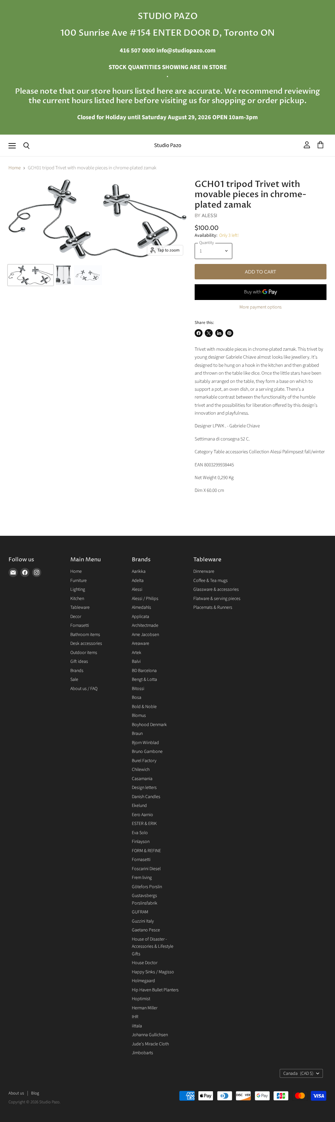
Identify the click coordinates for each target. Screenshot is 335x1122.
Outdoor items (83, 652)
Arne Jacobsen (145, 634)
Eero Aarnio (142, 815)
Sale (74, 679)
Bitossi (138, 688)
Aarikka (139, 571)
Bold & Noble (144, 706)
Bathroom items (85, 634)
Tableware (80, 607)
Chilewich (141, 769)
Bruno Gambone (147, 751)
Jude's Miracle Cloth (150, 1044)
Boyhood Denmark (149, 724)
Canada (298, 1073)
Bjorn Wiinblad (145, 742)
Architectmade (145, 625)
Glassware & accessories (216, 589)
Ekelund (139, 805)
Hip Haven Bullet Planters (155, 990)
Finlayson (141, 841)
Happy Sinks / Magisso (153, 972)
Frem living (142, 877)
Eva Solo (140, 833)
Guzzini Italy (143, 921)
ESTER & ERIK (144, 823)
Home (15, 168)
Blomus (139, 715)
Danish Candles (146, 797)
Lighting (77, 589)
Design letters (144, 787)
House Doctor (144, 963)
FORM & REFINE (146, 851)
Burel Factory (144, 760)
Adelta (138, 580)
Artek (136, 652)
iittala (137, 1026)
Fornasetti (79, 625)
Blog (35, 1093)
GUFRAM (140, 912)
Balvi (136, 661)
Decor (75, 616)
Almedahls (141, 607)
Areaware (140, 643)
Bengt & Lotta (144, 679)
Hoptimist (141, 999)
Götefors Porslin (147, 887)
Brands (76, 670)
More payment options (260, 307)
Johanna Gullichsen (150, 1035)
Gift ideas (79, 661)
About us (16, 1093)
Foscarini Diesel (146, 869)
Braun (137, 733)
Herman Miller (144, 1008)
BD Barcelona (144, 670)
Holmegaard (143, 981)
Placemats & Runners (212, 607)
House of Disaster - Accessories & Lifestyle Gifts (152, 946)
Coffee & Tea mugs (210, 580)
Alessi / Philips (145, 598)
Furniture (78, 580)
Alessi (209, 215)
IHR (135, 1017)
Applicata (140, 616)
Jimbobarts (142, 1053)
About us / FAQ (83, 688)
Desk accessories (86, 643)
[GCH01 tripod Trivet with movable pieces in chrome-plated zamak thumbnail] (30, 275)
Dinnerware (203, 571)
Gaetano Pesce (146, 930)
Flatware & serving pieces (216, 598)
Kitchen (77, 598)
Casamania (142, 779)
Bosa (136, 697)
